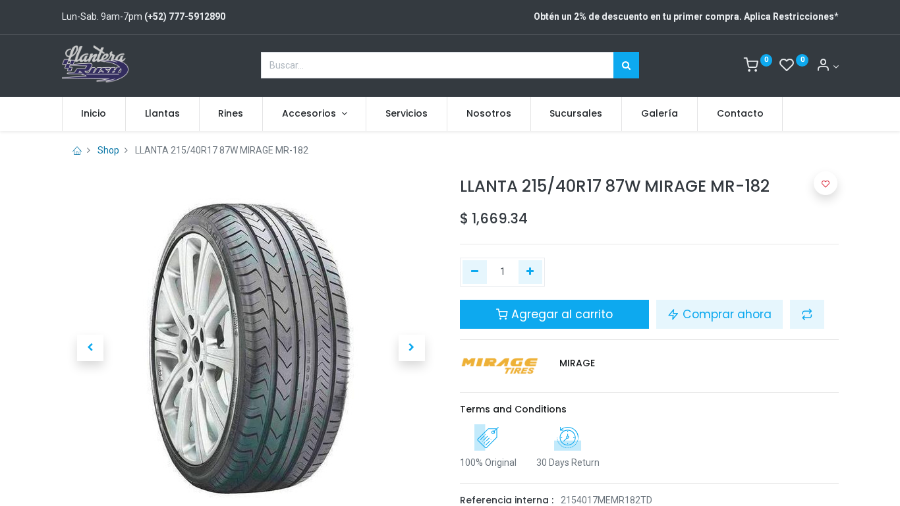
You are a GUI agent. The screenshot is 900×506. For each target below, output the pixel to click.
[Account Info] (827, 66)
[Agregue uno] (531, 272)
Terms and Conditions (513, 409)
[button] (90, 347)
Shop (108, 150)
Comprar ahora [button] (725, 314)
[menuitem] (94, 114)
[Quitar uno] (475, 272)
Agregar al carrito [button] (560, 314)
